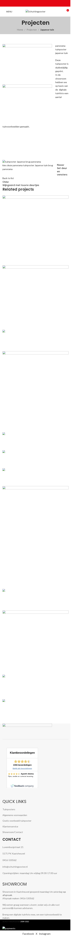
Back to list (8, 178)
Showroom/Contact (12, 832)
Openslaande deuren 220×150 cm (28, 427)
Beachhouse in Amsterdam (23, 669)
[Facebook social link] (28, 3)
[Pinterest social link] (35, 3)
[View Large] (66, 198)
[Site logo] (35, 11)
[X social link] (32, 3)
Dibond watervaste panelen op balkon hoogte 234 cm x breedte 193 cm (30, 692)
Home (20, 29)
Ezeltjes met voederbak (21, 481)
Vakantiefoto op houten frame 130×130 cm (33, 463)
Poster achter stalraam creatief (26, 712)
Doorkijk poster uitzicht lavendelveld (29, 260)
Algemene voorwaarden (14, 815)
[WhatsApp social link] (39, 3)
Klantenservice (10, 826)
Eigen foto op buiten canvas (24, 583)
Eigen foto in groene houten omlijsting (30, 324)
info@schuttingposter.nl (15, 866)
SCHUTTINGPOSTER (11, 921)
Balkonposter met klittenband (25, 445)
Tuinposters (8, 809)
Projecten (32, 29)
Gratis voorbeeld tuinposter (16, 820)
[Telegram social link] (43, 3)
